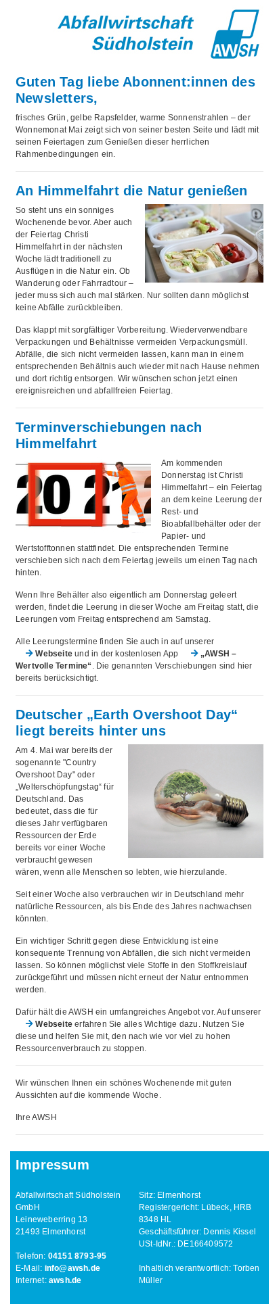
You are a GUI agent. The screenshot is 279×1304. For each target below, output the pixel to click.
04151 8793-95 (77, 1256)
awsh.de (65, 1280)
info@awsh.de (72, 1268)
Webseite (53, 653)
